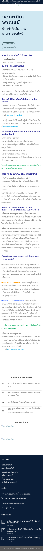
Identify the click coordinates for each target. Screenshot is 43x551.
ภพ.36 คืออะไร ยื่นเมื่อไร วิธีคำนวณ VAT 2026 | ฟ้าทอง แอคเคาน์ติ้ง (23, 522)
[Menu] (3, 7)
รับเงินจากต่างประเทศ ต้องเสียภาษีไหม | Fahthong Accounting (23, 538)
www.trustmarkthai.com (15, 350)
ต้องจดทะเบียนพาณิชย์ (14, 115)
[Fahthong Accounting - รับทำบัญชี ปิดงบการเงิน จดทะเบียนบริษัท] (21, 7)
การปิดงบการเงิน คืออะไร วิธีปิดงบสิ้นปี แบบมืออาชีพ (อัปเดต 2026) (24, 530)
